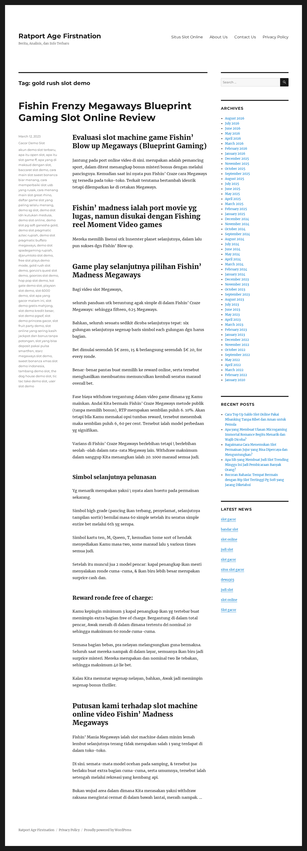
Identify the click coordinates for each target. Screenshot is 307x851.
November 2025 (237, 164)
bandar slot (229, 529)
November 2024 (237, 224)
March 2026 (234, 144)
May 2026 (232, 133)
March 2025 (234, 204)
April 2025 (233, 199)
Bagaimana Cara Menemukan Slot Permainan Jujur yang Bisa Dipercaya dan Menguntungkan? (256, 450)
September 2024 (237, 234)
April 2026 (233, 139)
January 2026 (235, 154)
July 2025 (232, 184)
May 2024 (232, 254)
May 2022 (232, 360)
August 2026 (234, 118)
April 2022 (233, 365)
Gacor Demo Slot (31, 143)
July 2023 (232, 305)
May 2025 (232, 194)
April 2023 (233, 320)
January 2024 (235, 274)
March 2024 (234, 264)
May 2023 (232, 315)
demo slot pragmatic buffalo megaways (36, 240)
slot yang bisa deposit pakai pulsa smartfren (37, 346)
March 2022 (234, 370)
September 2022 (237, 355)
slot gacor (228, 519)
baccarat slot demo (33, 170)
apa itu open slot (31, 155)
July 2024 (232, 244)
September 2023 (237, 294)
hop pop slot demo (33, 280)
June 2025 (232, 189)
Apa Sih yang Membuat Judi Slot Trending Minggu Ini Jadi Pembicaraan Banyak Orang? (257, 465)
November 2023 (237, 284)
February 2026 (236, 149)
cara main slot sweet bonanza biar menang (38, 175)
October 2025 (235, 169)
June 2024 (232, 249)
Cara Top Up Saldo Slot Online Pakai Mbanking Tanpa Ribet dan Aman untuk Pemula (255, 419)
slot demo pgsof (30, 316)
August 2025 (234, 179)
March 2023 (234, 325)
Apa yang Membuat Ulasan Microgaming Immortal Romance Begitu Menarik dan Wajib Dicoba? (256, 435)
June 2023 (232, 310)
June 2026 (233, 128)
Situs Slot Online (187, 37)
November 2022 (237, 345)
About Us (219, 37)
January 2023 (235, 335)
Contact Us (245, 37)
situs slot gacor (232, 570)
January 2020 (235, 380)
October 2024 (235, 229)
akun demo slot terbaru (36, 150)
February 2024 (236, 269)
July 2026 (232, 123)
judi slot (227, 550)
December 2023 (237, 279)
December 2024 (237, 219)
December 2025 (237, 159)
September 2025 (237, 174)
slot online (229, 539)
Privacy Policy (276, 37)
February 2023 (236, 330)
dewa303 (227, 580)
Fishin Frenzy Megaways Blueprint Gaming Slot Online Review (104, 111)
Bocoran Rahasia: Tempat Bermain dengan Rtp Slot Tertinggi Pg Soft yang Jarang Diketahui (254, 480)
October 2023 (235, 289)
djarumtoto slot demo (35, 255)
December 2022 (237, 340)
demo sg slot (28, 210)
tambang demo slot (34, 371)
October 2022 (235, 350)
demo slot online (31, 220)
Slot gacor (228, 610)
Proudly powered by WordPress (107, 830)
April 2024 (233, 259)
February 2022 (236, 375)
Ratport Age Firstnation (59, 36)
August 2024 (234, 239)
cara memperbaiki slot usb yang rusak (35, 185)
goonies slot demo (43, 275)
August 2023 (234, 299)
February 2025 (236, 209)
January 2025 (235, 214)
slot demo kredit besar (35, 311)
